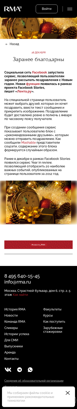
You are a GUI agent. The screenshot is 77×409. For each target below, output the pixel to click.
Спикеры (11, 328)
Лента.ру (24, 91)
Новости (11, 315)
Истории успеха (16, 334)
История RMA (14, 309)
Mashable (28, 142)
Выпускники (13, 346)
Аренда (10, 352)
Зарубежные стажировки (53, 330)
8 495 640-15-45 (22, 276)
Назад (14, 44)
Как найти (20, 295)
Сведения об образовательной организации (33, 380)
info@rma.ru (17, 282)
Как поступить (54, 321)
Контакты (11, 359)
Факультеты (52, 309)
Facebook (39, 72)
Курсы (48, 315)
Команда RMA (14, 321)
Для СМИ (11, 340)
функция (33, 84)
